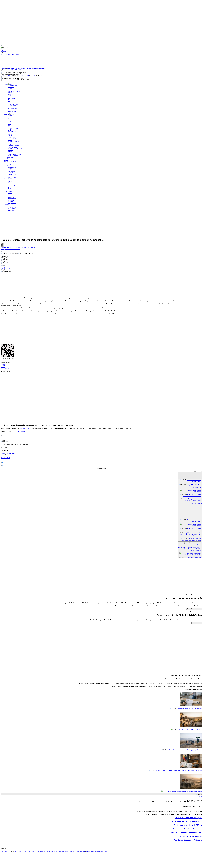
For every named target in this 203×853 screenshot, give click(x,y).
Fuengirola (10, 94)
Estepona (10, 92)
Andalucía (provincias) (13, 128)
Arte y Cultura (7, 161)
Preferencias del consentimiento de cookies (96, 851)
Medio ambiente (12, 198)
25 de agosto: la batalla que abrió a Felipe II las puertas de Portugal (191, 499)
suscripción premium (24, 428)
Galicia (9, 144)
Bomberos (10, 168)
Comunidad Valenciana (13, 141)
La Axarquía (11, 97)
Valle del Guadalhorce (13, 111)
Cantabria (10, 135)
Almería (10, 115)
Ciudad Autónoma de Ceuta (15, 153)
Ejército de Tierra (12, 177)
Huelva (9, 121)
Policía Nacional (12, 171)
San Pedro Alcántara (16, 75)
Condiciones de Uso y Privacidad (66, 851)
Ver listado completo (197, 503)
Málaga (6, 84)
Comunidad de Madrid (13, 145)
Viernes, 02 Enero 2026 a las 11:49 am (10, 249)
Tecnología (10, 201)
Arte (9, 163)
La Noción (3, 68)
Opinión (6, 204)
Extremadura (11, 142)
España (6, 127)
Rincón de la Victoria (13, 104)
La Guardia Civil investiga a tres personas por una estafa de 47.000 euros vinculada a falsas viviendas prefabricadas (189, 549)
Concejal (3, 364)
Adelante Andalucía (13, 185)
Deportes (6, 160)
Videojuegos (11, 200)
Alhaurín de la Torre (13, 85)
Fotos (23, 75)
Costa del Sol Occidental (14, 91)
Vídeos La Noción (5, 75)
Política (6, 178)
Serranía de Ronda (12, 107)
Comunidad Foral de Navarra (15, 148)
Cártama (10, 88)
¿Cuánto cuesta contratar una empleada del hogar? (194, 480)
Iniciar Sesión (4, 51)
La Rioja (10, 151)
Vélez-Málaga (11, 112)
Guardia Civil (11, 173)
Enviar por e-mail (5, 267)
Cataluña (10, 140)
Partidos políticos (12, 190)
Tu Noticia (32, 75)
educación (125, 303)
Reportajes (10, 205)
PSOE (9, 188)
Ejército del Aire (12, 175)
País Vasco (10, 150)
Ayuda (16, 851)
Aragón (9, 130)
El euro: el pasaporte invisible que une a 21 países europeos (193, 558)
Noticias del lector (12, 207)
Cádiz (9, 117)
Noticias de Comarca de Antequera (188, 840)
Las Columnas (11, 208)
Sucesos (10, 193)
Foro (5, 69)
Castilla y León (11, 137)
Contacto (48, 851)
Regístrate (3, 50)
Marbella (10, 100)
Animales (3, 367)
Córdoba (10, 118)
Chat (2, 69)
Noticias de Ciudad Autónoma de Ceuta (186, 832)
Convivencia (4, 365)
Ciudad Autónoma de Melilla (15, 154)
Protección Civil (12, 167)
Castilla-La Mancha (12, 138)
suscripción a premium (19, 431)
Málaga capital (11, 98)
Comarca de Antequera (13, 90)
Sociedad (6, 191)
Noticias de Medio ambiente (191, 836)
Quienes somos (30, 851)
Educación (10, 195)
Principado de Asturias (13, 131)
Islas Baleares (11, 132)
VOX (9, 183)
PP (8, 187)
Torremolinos (11, 110)
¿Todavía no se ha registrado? (8, 453)
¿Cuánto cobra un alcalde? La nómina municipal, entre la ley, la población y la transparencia (189, 486)
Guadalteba (10, 95)
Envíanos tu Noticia (40, 851)
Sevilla (9, 125)
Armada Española (12, 174)
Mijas (9, 101)
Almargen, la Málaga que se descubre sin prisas (194, 490)
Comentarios (11, 252)
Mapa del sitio (22, 851)
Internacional (10, 157)
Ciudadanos (11, 180)
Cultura (9, 164)
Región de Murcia (12, 147)
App (9, 69)
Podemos (10, 181)
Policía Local (11, 170)
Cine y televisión (12, 203)
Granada (10, 120)
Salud (9, 194)
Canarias (10, 134)
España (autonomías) (13, 155)
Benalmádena (11, 87)
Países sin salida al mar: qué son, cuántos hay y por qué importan (192, 495)
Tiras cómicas (11, 210)
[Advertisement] (48, 12)
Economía (6, 158)
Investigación (11, 197)
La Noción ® (4, 851)
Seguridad (6, 165)
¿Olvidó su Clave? (5, 458)
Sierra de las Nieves (13, 108)
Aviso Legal (54, 851)
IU (8, 184)
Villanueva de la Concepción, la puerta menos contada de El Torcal (192, 553)
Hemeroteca (39, 75)
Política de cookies (80, 851)
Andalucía (6, 114)
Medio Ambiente (5, 368)
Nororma (10, 102)
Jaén (9, 122)
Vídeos (27, 75)
